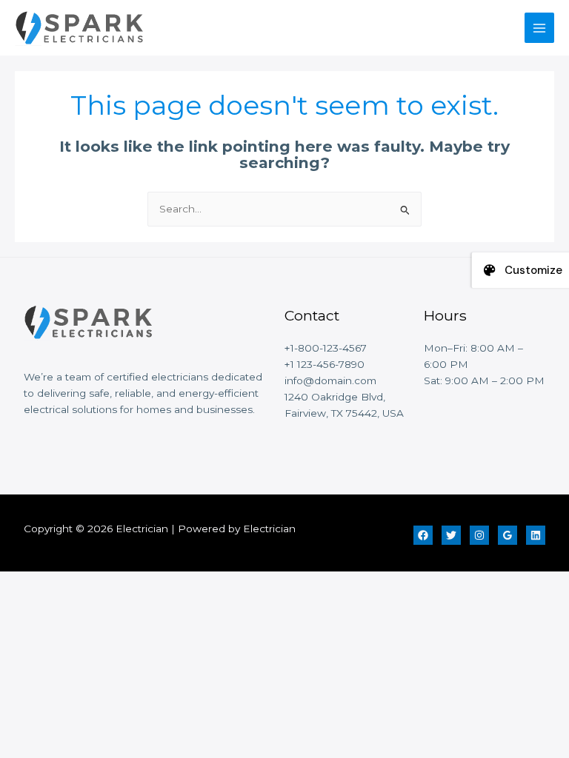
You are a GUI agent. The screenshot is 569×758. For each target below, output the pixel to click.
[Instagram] (479, 535)
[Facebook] (423, 535)
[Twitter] (451, 535)
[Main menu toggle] (540, 28)
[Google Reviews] (507, 535)
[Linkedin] (535, 535)
